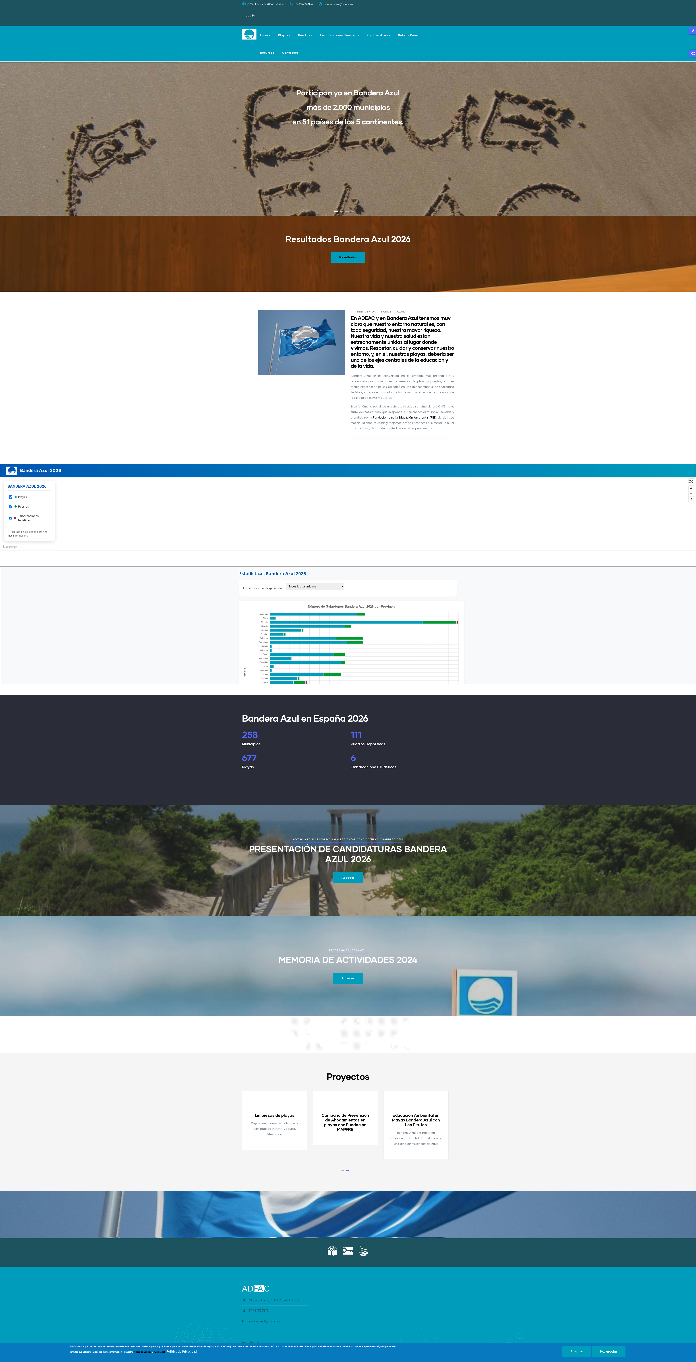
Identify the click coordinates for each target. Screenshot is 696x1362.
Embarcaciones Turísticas (339, 35)
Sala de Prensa (409, 35)
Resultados (348, 257)
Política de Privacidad (181, 1351)
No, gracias (608, 1351)
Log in (250, 15)
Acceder (348, 877)
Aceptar (576, 1351)
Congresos (290, 52)
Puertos (304, 35)
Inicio (264, 35)
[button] (342, 1170)
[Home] (249, 34)
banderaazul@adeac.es (263, 1321)
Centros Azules (378, 35)
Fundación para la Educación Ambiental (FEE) (404, 417)
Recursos (267, 52)
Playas (283, 35)
